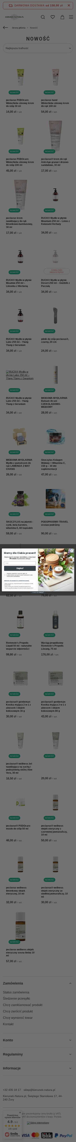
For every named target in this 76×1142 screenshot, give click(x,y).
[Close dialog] (71, 550)
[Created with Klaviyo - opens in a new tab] (38, 592)
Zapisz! (19, 568)
